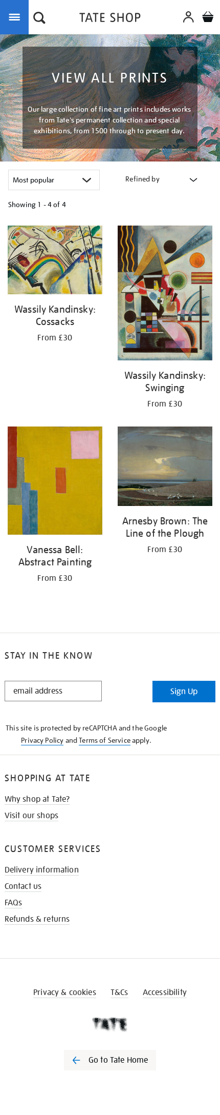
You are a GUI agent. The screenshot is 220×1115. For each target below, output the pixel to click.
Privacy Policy (42, 740)
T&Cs (119, 992)
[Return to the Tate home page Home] (110, 19)
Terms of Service (104, 740)
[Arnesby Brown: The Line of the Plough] (165, 468)
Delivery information (42, 870)
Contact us (23, 886)
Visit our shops (31, 815)
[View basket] (207, 18)
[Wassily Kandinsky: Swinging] (165, 295)
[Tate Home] (110, 1024)
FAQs (14, 903)
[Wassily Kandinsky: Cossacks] (55, 262)
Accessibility (165, 992)
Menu (16, 16)
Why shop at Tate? (37, 799)
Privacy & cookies (64, 992)
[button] (39, 19)
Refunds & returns (37, 919)
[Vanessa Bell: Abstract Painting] (55, 482)
